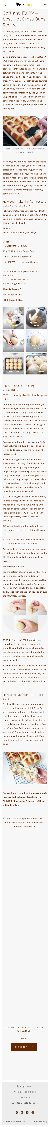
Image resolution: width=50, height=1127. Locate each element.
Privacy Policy (40, 1121)
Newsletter (25, 1097)
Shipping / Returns (25, 1086)
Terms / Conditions (25, 1091)
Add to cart (21, 1046)
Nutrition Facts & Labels (25, 1103)
